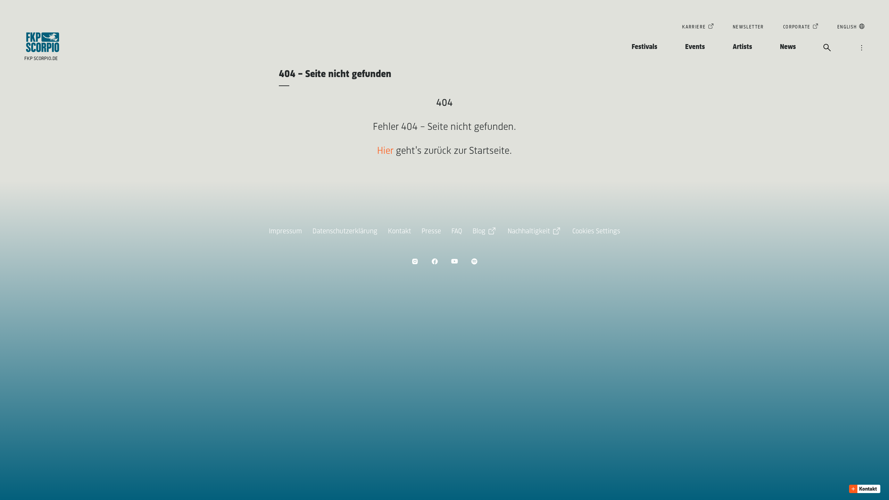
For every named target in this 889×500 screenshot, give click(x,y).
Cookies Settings (596, 231)
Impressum (285, 231)
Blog (479, 231)
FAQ (456, 231)
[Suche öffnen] (827, 48)
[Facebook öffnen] (434, 261)
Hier (385, 151)
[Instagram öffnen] (414, 261)
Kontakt (399, 231)
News (788, 47)
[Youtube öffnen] (454, 261)
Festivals (644, 47)
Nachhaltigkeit (529, 231)
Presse (431, 231)
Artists (742, 47)
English (847, 27)
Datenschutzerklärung (345, 231)
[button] (864, 489)
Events (695, 47)
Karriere (694, 27)
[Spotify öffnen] (474, 261)
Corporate (797, 27)
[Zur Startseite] (42, 42)
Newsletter (748, 27)
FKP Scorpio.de (41, 58)
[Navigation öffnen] (861, 48)
